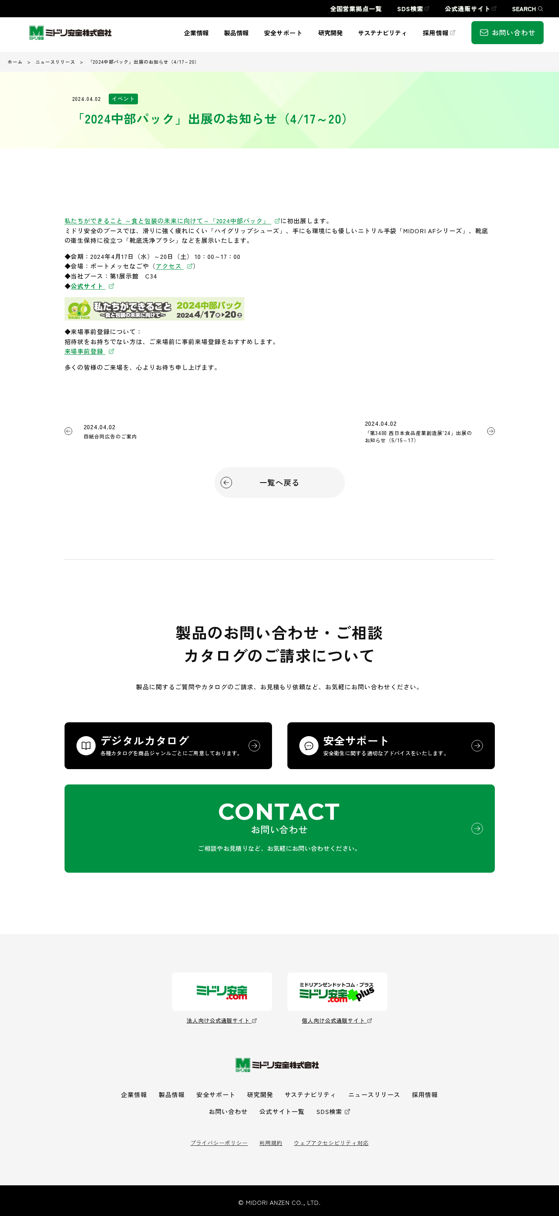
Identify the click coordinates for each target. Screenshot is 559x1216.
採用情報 (425, 1094)
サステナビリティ (311, 1094)
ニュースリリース (55, 61)
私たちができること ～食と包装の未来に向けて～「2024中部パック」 (167, 220)
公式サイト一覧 (282, 1111)
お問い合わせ (228, 1111)
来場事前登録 (85, 351)
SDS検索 (329, 1111)
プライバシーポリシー (219, 1143)
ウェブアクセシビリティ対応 (331, 1143)
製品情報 (172, 1094)
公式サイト (88, 285)
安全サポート (216, 1094)
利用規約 (270, 1143)
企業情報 (134, 1094)
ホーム (15, 61)
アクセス (170, 265)
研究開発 (260, 1094)
